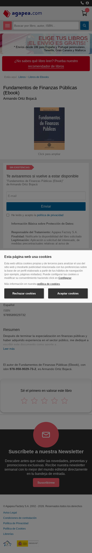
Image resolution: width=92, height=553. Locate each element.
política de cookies (48, 283)
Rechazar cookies (24, 293)
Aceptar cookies (68, 293)
